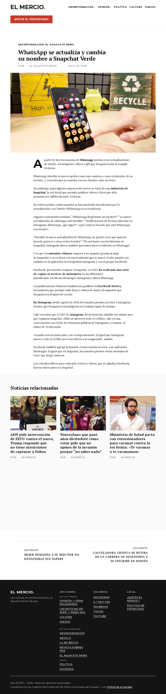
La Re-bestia (69, 642)
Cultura (66, 616)
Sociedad (67, 669)
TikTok (98, 611)
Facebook (100, 606)
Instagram (101, 597)
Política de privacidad (119, 687)
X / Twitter (101, 602)
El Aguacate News (59, 44)
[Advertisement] (83, 489)
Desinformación (31, 44)
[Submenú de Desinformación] (94, 7)
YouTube (99, 616)
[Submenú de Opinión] (110, 7)
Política (66, 664)
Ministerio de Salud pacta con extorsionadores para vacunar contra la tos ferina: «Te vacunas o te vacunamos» (132, 443)
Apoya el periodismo (31, 19)
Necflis (65, 637)
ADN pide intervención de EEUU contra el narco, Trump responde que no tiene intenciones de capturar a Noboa (32, 443)
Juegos (65, 621)
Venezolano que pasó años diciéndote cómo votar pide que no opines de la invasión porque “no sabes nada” (81, 443)
